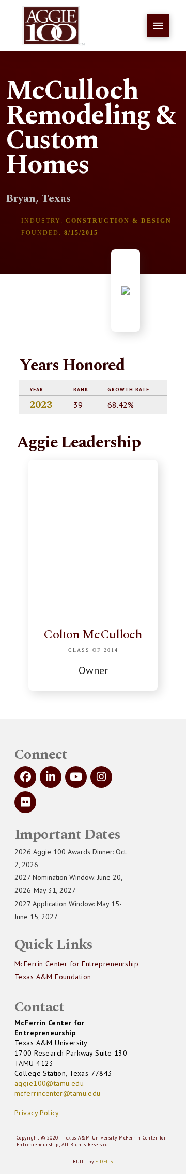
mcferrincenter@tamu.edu (57, 1093)
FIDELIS (104, 1161)
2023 (40, 404)
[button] (158, 25)
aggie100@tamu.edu (49, 1083)
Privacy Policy (36, 1112)
